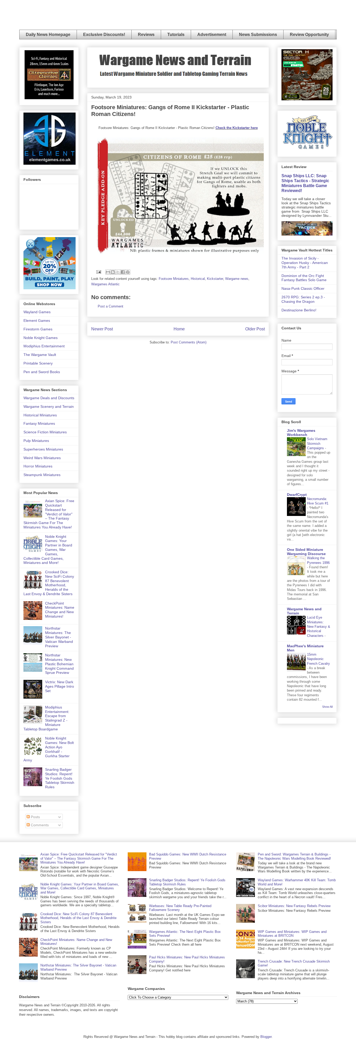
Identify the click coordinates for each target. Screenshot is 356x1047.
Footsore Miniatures (174, 279)
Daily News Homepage (48, 34)
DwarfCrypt (297, 494)
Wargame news (236, 279)
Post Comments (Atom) (188, 342)
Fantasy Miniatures (39, 423)
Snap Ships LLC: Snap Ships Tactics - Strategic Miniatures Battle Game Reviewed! (305, 183)
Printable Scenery (38, 363)
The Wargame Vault (39, 355)
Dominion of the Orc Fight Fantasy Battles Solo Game (304, 278)
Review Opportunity (309, 34)
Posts (35, 817)
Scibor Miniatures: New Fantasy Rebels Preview (294, 906)
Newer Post (102, 329)
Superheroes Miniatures (43, 449)
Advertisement (211, 34)
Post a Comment (110, 306)
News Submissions (258, 34)
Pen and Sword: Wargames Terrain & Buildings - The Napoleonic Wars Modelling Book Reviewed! (294, 856)
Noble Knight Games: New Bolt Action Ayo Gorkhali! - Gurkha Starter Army (48, 749)
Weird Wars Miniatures (42, 458)
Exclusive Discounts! (104, 34)
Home (179, 329)
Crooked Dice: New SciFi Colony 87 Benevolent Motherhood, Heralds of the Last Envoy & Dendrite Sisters (48, 583)
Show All (327, 706)
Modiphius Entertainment (44, 346)
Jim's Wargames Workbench (301, 432)
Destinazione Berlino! (298, 310)
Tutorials (176, 34)
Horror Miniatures (37, 466)
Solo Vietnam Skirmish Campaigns (317, 443)
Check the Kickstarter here (237, 128)
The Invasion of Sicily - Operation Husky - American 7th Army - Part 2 (304, 262)
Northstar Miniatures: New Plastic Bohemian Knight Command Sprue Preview (59, 664)
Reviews (146, 34)
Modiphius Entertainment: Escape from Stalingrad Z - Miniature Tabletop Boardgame (46, 718)
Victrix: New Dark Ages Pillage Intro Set (59, 686)
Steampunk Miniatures (41, 475)
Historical (198, 279)
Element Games (36, 320)
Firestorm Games (37, 329)
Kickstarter (215, 279)
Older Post (255, 329)
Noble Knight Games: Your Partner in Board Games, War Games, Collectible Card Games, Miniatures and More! (47, 549)
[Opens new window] (180, 255)
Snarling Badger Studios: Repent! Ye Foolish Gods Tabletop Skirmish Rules (59, 778)
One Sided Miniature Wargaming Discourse (306, 551)
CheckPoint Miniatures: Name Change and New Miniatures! (59, 609)
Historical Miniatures (40, 415)
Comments (39, 825)
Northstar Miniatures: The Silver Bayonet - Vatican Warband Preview (59, 637)
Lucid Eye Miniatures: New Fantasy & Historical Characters (318, 626)
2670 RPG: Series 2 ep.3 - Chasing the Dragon (303, 299)
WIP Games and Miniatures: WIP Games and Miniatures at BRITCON (292, 934)
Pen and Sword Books (41, 372)
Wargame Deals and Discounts (48, 398)
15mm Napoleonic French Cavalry (318, 659)
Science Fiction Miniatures (45, 432)
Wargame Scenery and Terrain (48, 406)
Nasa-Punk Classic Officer (302, 288)
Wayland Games (37, 312)
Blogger (266, 1037)
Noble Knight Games (40, 338)
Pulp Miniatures (36, 441)
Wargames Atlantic (105, 284)
